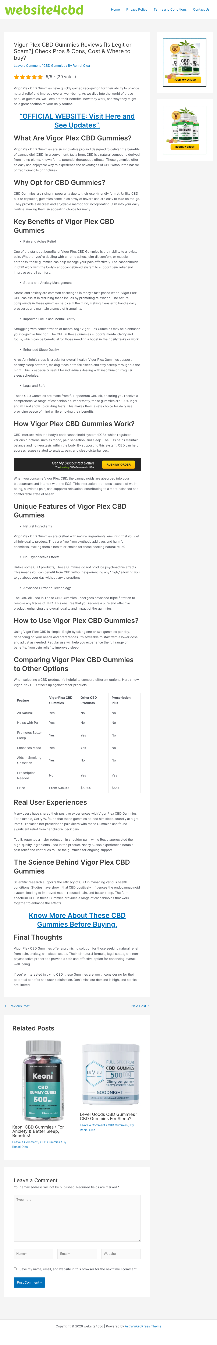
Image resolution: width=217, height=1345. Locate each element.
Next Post (140, 1006)
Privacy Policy (136, 9)
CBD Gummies (54, 66)
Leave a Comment (27, 66)
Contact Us (201, 9)
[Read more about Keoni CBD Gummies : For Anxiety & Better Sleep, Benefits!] (43, 1080)
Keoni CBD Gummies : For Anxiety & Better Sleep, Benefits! (38, 1131)
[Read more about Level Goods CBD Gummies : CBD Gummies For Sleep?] (111, 1074)
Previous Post (17, 1006)
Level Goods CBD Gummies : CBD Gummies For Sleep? (109, 1116)
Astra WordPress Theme (143, 1326)
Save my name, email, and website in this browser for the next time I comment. (78, 1269)
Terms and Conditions (170, 9)
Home (115, 9)
